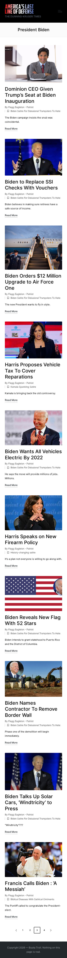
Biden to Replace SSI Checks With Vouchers (31, 185)
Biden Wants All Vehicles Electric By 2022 (33, 454)
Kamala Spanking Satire (23, 386)
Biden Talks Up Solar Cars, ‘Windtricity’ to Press (29, 802)
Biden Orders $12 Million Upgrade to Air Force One (33, 282)
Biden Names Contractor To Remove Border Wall (31, 709)
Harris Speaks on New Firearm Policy (30, 539)
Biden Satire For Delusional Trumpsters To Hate (35, 111)
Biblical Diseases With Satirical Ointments (32, 899)
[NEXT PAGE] (50, 930)
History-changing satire (23, 552)
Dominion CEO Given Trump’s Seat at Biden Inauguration (30, 95)
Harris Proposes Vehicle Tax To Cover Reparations (32, 371)
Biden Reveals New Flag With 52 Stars (33, 620)
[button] (15, 930)
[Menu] (60, 11)
